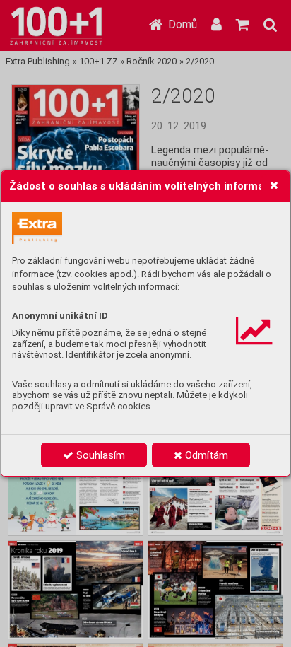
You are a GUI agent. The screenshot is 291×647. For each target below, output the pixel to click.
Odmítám (205, 455)
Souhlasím (99, 455)
